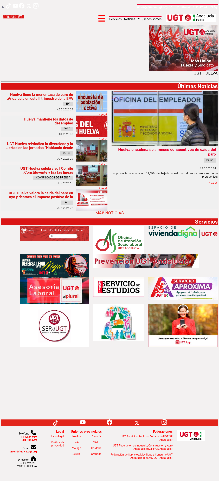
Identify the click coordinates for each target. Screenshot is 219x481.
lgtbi (66, 153)
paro (209, 160)
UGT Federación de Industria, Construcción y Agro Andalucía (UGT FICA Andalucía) (143, 447)
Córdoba (96, 448)
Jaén (77, 442)
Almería (96, 436)
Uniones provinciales (86, 431)
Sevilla (77, 454)
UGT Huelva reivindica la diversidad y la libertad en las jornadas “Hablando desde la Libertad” (38, 146)
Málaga (76, 448)
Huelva (76, 436)
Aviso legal (57, 436)
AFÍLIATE (10, 16)
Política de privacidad (57, 444)
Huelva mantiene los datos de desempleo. (48, 121)
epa (68, 103)
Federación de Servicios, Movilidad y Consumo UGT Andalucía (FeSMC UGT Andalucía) (142, 456)
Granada (96, 454)
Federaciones (163, 431)
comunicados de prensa (53, 177)
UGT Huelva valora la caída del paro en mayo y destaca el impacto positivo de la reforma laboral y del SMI (39, 195)
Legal (60, 431)
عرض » (213, 182)
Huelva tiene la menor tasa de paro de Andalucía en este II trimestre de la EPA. (40, 97)
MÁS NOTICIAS (109, 213)
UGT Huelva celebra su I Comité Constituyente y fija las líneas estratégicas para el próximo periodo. (42, 170)
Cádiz (96, 442)
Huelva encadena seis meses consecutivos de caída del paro (167, 152)
